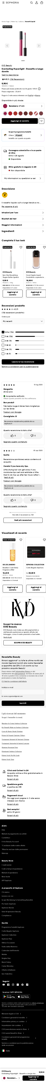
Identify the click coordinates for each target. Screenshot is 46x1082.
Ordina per (6, 317)
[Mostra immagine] (23, 44)
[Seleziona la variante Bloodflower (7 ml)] (10, 113)
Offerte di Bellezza (38, 1003)
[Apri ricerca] (31, 2)
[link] (23, 361)
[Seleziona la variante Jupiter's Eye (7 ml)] (20, 113)
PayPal (30, 95)
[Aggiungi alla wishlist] (21, 247)
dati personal (20, 674)
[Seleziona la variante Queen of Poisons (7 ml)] (41, 113)
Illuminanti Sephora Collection (12, 751)
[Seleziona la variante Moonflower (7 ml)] (31, 113)
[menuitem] (36, 2)
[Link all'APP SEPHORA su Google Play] (9, 996)
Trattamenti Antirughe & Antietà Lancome (15, 743)
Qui (3, 1005)
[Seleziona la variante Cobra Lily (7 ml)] (15, 113)
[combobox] (23, 321)
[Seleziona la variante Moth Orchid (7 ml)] (36, 113)
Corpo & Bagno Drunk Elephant (12, 731)
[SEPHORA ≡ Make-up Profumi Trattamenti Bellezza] (12, 2)
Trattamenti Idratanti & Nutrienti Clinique (15, 739)
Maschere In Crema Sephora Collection (14, 723)
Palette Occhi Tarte (8, 759)
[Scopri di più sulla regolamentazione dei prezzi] (39, 89)
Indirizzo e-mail (7, 687)
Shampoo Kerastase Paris (10, 747)
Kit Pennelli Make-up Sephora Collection (15, 727)
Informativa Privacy (23, 671)
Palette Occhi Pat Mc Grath (10, 755)
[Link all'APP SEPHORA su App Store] (23, 996)
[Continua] (39, 46)
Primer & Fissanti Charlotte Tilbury (13, 735)
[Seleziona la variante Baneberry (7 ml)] (5, 113)
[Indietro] (7, 46)
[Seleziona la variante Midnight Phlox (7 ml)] (26, 113)
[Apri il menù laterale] (3, 2)
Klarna (37, 95)
